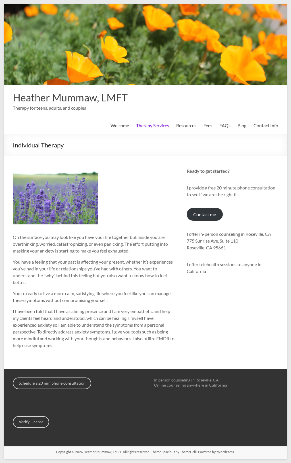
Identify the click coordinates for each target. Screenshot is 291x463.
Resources (186, 125)
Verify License (31, 421)
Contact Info (265, 125)
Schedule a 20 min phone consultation (52, 383)
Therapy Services (152, 125)
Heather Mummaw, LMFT (70, 97)
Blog (242, 125)
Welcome (120, 125)
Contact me (204, 214)
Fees (207, 125)
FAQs (224, 125)
